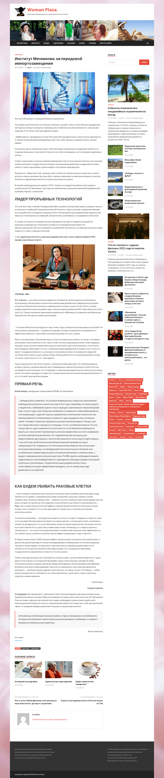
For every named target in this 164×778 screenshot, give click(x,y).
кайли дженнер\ (115, 433)
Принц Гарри (131, 412)
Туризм (92, 43)
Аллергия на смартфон (26, 681)
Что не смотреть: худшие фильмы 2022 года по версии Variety (126, 248)
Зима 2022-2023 (125, 390)
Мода (46, 43)
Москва (129, 401)
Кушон (111, 397)
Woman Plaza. (42, 10)
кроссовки (113, 437)
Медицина (35, 648)
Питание (112, 412)
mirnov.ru (18, 640)
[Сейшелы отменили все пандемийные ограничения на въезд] (128, 103)
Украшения (130, 426)
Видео (122, 387)
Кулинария (143, 394)
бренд (131, 430)
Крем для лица (130, 394)
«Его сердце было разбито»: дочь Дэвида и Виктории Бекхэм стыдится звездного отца (137, 335)
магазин (123, 437)
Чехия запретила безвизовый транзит (134, 201)
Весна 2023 (113, 387)
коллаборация (129, 433)
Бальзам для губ (115, 383)
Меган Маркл (141, 397)
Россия (112, 419)
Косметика (22, 43)
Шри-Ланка (122, 430)
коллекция (141, 433)
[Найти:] (128, 62)
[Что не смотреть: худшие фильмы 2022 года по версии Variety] (128, 239)
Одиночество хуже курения (58, 681)
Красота (36, 43)
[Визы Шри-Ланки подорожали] (115, 168)
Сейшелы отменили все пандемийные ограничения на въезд (127, 111)
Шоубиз (71, 43)
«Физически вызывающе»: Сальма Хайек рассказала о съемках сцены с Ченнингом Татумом (135, 317)
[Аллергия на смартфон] (28, 679)
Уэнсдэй (112, 430)
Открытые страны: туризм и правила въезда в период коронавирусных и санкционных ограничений (126, 406)
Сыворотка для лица (117, 423)
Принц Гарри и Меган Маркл (119, 416)
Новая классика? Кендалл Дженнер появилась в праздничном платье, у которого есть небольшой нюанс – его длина (137, 353)
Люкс (119, 397)
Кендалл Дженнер (116, 394)
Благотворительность (132, 383)
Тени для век (132, 423)
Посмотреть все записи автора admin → (50, 719)
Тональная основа (116, 426)
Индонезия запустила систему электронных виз (135, 148)
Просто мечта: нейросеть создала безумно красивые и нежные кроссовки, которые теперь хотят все (137, 298)
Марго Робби (128, 397)
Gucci (120, 380)
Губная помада (133, 387)
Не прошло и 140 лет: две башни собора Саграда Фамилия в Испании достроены (136, 281)
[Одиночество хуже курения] (59, 679)
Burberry (112, 380)
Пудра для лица (139, 416)
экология (138, 437)
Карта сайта (106, 43)
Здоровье (58, 43)
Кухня (82, 43)
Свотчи (128, 419)
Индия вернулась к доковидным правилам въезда (136, 189)
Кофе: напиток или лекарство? (85, 682)
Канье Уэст (138, 390)
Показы (121, 412)
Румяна (120, 419)
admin (29, 67)
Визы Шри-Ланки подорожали (133, 161)
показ (130, 437)
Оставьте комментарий (42, 67)
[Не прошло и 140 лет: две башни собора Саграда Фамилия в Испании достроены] (115, 285)
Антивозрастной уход (133, 380)
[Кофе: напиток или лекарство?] (89, 679)
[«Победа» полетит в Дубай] (115, 182)
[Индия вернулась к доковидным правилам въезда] (115, 195)
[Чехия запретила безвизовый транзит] (115, 209)
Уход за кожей (142, 426)
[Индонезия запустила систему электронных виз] (115, 154)
